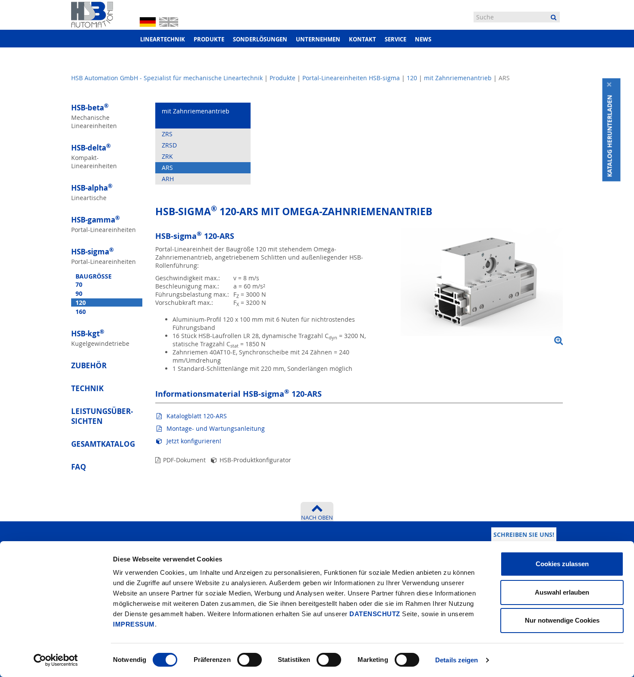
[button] (612, 136)
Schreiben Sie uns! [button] (523, 534)
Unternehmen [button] (318, 39)
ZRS (167, 134)
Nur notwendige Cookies (562, 620)
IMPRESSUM (134, 624)
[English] (168, 21)
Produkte (282, 78)
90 (78, 293)
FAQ (78, 467)
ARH (168, 179)
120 (412, 78)
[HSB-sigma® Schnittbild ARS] (482, 286)
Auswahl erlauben (562, 592)
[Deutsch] (147, 21)
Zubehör (89, 365)
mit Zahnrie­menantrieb (458, 78)
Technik (87, 388)
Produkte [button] (209, 39)
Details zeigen (456, 660)
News (423, 39)
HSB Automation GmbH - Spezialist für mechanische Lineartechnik (167, 78)
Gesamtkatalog (103, 444)
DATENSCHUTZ (374, 613)
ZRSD (169, 145)
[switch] (249, 660)
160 (80, 311)
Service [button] (395, 39)
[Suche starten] (553, 17)
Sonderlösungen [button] (260, 39)
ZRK (167, 156)
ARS (167, 167)
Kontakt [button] (362, 39)
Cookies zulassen (562, 563)
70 (78, 284)
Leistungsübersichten (102, 416)
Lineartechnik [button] (162, 39)
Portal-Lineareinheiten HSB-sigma (351, 78)
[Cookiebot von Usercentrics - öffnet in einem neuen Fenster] (56, 660)
